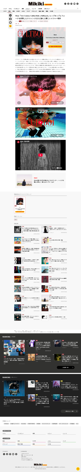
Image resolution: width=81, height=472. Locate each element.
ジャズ (28, 11)
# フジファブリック (46, 423)
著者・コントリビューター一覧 (27, 455)
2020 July (46, 21)
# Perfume (6, 423)
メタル (23, 11)
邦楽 (9, 11)
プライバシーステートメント (26, 458)
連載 (23, 8)
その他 (51, 11)
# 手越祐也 (72, 423)
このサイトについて (25, 453)
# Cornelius (23, 423)
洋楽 (14, 11)
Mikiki (15, 330)
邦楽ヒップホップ (33, 21)
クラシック (34, 11)
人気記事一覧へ (65, 367)
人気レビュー (47, 8)
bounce (41, 21)
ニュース (34, 8)
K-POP (18, 11)
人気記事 (40, 8)
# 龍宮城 (38, 423)
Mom (16, 219)
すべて (5, 11)
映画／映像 (41, 11)
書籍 (47, 11)
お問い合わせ (23, 456)
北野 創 (17, 23)
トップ (5, 8)
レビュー (28, 8)
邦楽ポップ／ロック (25, 21)
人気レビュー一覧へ (69, 411)
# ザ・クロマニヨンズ (63, 423)
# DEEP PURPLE (31, 423)
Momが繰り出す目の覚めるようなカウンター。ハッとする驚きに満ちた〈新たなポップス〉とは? (49, 181)
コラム (10, 8)
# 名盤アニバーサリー (15, 423)
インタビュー (17, 8)
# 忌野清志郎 (54, 423)
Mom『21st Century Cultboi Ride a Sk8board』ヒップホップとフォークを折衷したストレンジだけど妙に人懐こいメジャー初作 (37, 331)
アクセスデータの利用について (27, 459)
